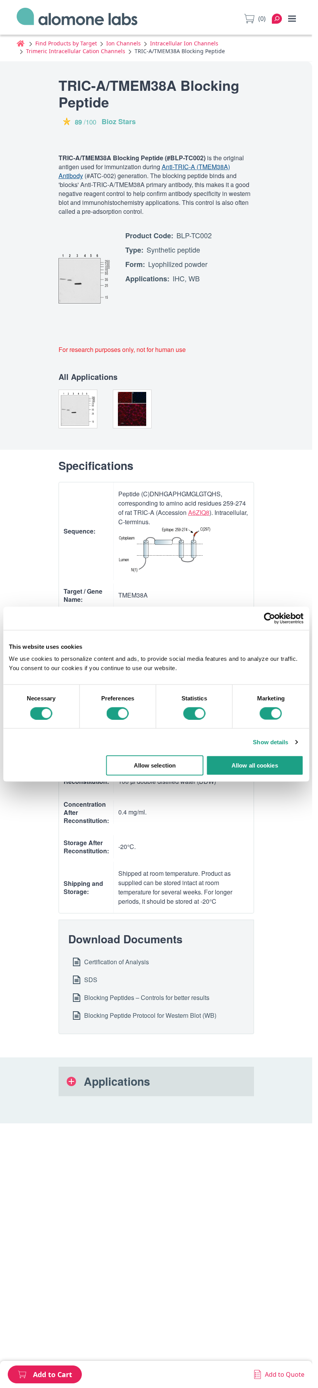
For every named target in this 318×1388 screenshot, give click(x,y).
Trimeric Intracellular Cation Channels (75, 51)
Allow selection (155, 765)
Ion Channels (123, 43)
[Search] (277, 19)
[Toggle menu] (292, 18)
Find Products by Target (66, 43)
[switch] (118, 713)
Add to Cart (52, 1374)
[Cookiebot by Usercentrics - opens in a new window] (269, 618)
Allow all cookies (255, 765)
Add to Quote (284, 1374)
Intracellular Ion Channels (184, 43)
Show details (270, 741)
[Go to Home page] (77, 18)
